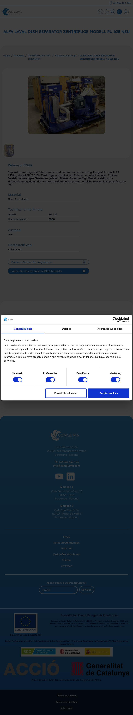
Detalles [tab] (66, 328)
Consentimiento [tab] (23, 328)
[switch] (50, 379)
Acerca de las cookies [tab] (109, 328)
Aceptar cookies (108, 393)
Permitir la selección (65, 393)
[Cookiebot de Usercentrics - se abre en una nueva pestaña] (115, 319)
